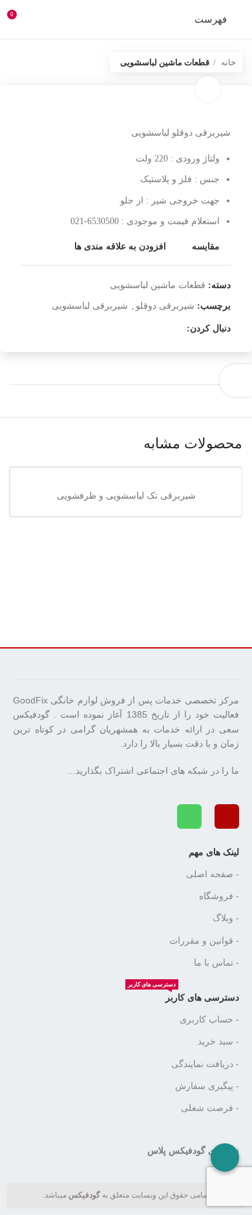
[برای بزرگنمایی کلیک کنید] (208, 89)
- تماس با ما (216, 963)
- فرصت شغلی (210, 1108)
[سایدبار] (236, 380)
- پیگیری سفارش (207, 1086)
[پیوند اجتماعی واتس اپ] (161, 328)
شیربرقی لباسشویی (90, 306)
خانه (227, 62)
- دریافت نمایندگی (205, 1064)
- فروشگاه (219, 896)
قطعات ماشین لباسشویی (164, 62)
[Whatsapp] (189, 816)
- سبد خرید (218, 1041)
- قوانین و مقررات (204, 941)
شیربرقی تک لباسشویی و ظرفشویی (126, 496)
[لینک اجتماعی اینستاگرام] (176, 328)
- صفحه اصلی (212, 874)
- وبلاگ (226, 918)
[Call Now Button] (225, 1157)
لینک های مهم (214, 852)
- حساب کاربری (209, 1019)
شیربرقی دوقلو (165, 306)
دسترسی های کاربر (183, 994)
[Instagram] (227, 816)
